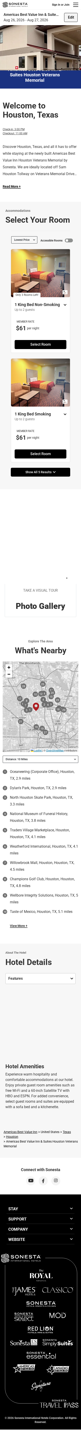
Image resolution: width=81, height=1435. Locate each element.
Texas (67, 1132)
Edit (71, 17)
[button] (8, 667)
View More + (18, 926)
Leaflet (38, 750)
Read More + (12, 186)
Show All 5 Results (39, 472)
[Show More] (63, 305)
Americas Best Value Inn (20, 1132)
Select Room (40, 344)
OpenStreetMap (54, 750)
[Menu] (75, 5)
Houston (12, 1136)
